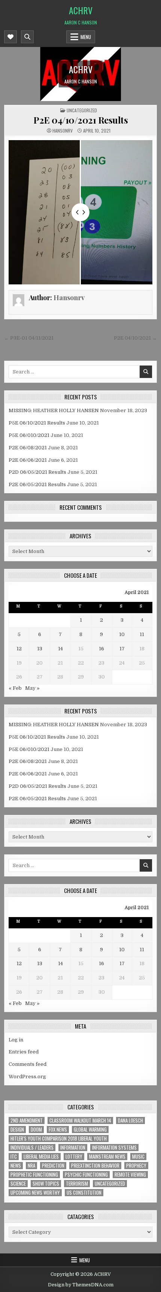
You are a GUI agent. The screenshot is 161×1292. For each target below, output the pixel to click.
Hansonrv (62, 130)
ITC (13, 1156)
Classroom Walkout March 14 (80, 1120)
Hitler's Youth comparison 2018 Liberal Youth (58, 1138)
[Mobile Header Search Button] (27, 36)
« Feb (15, 688)
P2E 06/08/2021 (28, 447)
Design (17, 1129)
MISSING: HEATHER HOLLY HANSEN (54, 410)
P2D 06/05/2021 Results (37, 472)
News (15, 1165)
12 (19, 648)
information (72, 1147)
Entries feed (24, 1052)
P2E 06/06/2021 (28, 460)
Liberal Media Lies (41, 1156)
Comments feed (27, 1064)
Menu (85, 37)
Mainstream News (107, 1156)
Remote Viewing (130, 1174)
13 (39, 648)
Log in (16, 1040)
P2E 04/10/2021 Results (80, 120)
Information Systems (114, 1147)
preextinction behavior (95, 1165)
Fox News (58, 1129)
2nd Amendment (26, 1120)
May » (32, 688)
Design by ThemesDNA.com (80, 1284)
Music (138, 1156)
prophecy (136, 1165)
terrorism (77, 1183)
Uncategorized (82, 110)
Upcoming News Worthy (35, 1192)
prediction (53, 1165)
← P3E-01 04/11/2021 (29, 338)
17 (122, 648)
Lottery (74, 1156)
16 (101, 648)
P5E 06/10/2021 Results (37, 423)
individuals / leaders (32, 1147)
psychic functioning (86, 1174)
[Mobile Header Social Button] (10, 36)
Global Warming (90, 1129)
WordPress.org (27, 1076)
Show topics (46, 1183)
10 (122, 634)
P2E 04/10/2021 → (135, 338)
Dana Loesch (130, 1120)
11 (142, 634)
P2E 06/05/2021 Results (37, 484)
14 (60, 648)
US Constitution (84, 1192)
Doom (36, 1129)
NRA (31, 1165)
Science (18, 1183)
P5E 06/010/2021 (29, 435)
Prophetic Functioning (34, 1174)
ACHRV (80, 10)
